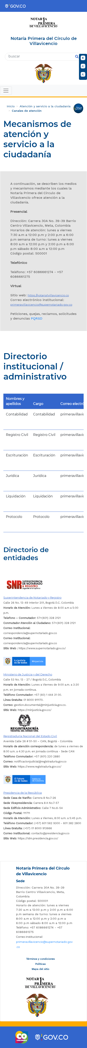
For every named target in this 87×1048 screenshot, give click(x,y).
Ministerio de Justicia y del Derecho (27, 674)
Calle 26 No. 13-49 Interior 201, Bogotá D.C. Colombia (38, 602)
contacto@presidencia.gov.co (36, 833)
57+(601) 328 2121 (32, 617)
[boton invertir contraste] (83, 58)
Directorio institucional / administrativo (35, 366)
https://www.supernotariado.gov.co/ (34, 648)
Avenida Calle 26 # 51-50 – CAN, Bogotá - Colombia (37, 741)
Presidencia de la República (22, 792)
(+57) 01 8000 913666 (27, 828)
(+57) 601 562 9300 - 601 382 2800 (42, 823)
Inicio (11, 106)
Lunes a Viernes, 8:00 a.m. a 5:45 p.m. (42, 818)
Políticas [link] (40, 963)
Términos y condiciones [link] (40, 958)
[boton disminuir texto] (83, 74)
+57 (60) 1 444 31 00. (32, 694)
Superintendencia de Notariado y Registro (32, 597)
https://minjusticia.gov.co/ (27, 710)
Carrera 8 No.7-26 (29, 797)
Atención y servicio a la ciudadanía (45, 106)
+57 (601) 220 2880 (31, 756)
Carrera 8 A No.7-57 (31, 802)
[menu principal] (43, 91)
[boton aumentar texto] (83, 66)
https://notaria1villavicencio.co (48, 295)
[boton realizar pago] (78, 108)
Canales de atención (27, 110)
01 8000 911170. (23, 699)
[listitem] (44, 892)
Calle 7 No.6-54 (33, 808)
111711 (16, 813)
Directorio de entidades (26, 554)
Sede (20, 881)
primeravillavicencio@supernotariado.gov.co (41, 304)
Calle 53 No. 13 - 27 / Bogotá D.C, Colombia (32, 679)
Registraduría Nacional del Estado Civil (30, 736)
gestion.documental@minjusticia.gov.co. (34, 704)
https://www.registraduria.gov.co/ (32, 766)
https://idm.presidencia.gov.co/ (30, 838)
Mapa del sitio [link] (40, 969)
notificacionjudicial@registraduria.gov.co (35, 761)
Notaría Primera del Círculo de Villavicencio (43, 871)
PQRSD (36, 318)
